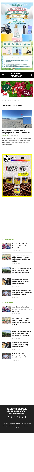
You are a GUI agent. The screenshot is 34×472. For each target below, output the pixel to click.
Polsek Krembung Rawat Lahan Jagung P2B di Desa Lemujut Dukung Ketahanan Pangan (21, 270)
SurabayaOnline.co (16, 423)
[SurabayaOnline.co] (17, 75)
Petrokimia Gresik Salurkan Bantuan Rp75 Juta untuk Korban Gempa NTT (22, 246)
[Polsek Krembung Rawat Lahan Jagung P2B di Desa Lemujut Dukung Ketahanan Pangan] (6, 270)
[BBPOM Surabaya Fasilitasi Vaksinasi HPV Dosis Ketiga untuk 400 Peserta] (6, 281)
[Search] (31, 75)
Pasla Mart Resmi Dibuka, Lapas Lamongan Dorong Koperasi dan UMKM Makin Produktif (22, 293)
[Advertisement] (17, 218)
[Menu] (3, 75)
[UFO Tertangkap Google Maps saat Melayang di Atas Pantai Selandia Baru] (17, 119)
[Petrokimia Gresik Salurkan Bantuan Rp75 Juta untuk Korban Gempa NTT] (6, 246)
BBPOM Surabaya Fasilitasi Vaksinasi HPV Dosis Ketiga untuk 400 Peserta (20, 281)
